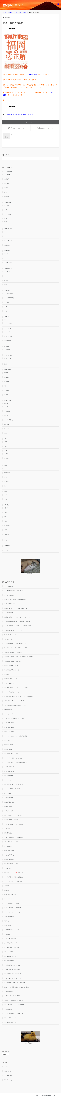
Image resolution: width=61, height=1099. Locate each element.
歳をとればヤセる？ (9, 951)
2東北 (5, 512)
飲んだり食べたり (28, 114)
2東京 (5, 465)
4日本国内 (7, 505)
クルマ (6, 406)
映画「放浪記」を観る (10, 850)
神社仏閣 (6, 424)
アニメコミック (8, 323)
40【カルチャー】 (9, 317)
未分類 (6, 550)
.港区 (5, 446)
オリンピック (7, 271)
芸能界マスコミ (8, 355)
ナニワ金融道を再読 (9, 960)
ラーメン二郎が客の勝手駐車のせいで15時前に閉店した (18, 626)
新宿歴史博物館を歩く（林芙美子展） (13, 837)
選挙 (5, 221)
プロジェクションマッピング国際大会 (13, 824)
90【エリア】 (7, 400)
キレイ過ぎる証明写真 (10, 740)
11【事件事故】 (8, 171)
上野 (5, 468)
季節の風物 (7, 411)
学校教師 (6, 183)
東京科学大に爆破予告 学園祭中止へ (13, 590)
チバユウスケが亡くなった (11, 665)
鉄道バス (6, 433)
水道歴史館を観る (8, 749)
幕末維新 (6, 377)
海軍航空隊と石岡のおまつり (11, 929)
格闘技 (6, 280)
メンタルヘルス (8, 262)
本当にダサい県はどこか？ (11, 753)
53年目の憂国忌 (8, 709)
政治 (5, 218)
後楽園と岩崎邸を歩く (10, 916)
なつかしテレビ (8, 358)
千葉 (5, 494)
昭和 (5, 386)
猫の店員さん (7, 890)
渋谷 (5, 486)
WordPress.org (8, 1080)
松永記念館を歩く (8, 1009)
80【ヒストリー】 (9, 369)
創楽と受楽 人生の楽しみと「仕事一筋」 (15, 700)
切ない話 (6, 885)
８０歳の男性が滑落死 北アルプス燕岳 (14, 1013)
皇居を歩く (7, 674)
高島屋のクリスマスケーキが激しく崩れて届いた (16, 608)
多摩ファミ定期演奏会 (10, 683)
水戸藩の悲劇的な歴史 (10, 766)
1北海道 (6, 508)
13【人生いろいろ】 (9, 228)
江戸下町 (6, 481)
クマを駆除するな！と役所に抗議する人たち (15, 643)
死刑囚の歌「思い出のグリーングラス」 (14, 1000)
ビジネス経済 (15, 114)
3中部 (5, 516)
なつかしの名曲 (8, 336)
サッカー (6, 275)
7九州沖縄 (8, 114)
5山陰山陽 (7, 525)
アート (6, 320)
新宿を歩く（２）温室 (10, 727)
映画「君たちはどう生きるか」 (12, 634)
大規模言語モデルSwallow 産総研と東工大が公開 (17, 621)
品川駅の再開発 (8, 806)
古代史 (6, 372)
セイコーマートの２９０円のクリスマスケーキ (16, 687)
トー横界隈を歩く (8, 991)
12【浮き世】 (7, 202)
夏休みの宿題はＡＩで (10, 1018)
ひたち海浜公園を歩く (10, 855)
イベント (6, 205)
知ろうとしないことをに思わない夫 (13, 872)
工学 (5, 306)
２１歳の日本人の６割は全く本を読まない (15, 877)
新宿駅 (6, 453)
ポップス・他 (7, 340)
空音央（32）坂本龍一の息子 (11, 947)
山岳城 (6, 415)
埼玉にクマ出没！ (8, 793)
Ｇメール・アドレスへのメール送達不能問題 (15, 736)
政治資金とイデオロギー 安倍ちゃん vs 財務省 (16, 648)
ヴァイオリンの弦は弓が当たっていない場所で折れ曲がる (18, 656)
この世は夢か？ (8, 934)
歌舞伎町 (6, 458)
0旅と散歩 (7, 403)
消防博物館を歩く (8, 833)
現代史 (6, 394)
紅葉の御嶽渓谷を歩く (10, 771)
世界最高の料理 (8, 639)
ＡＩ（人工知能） (8, 293)
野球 (5, 284)
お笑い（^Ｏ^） (8, 209)
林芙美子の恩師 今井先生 (11, 819)
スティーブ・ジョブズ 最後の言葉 (13, 881)
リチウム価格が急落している (11, 692)
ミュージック (7, 328)
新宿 (5, 450)
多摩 (5, 477)
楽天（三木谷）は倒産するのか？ (12, 973)
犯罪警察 (6, 196)
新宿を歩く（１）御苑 (10, 731)
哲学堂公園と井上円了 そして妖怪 (13, 630)
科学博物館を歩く (8, 846)
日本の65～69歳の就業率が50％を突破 (14, 718)
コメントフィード (8, 1075)
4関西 (5, 521)
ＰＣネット (7, 302)
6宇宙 (5, 540)
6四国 (5, 530)
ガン (5, 258)
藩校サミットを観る (9, 744)
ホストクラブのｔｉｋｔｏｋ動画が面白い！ (15, 1004)
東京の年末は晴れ (8, 612)
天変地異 (6, 179)
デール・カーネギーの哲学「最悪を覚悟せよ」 (16, 599)
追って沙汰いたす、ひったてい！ (12, 978)
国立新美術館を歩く (9, 775)
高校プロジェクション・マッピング (13, 815)
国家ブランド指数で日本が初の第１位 (13, 784)
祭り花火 (6, 428)
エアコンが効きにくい (10, 1022)
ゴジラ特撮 (7, 349)
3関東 (5, 491)
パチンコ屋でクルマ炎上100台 (12, 969)
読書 (20, 114)
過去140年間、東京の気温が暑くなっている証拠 (16, 987)
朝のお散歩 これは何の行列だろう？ (13, 661)
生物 (5, 311)
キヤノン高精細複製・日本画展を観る (13, 758)
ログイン (6, 1066)
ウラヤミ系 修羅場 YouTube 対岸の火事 (14, 982)
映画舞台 (6, 346)
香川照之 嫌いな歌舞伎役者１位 (12, 996)
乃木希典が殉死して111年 (10, 943)
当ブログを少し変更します (11, 595)
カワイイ (6, 236)
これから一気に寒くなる (10, 714)
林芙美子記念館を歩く (10, 859)
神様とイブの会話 (8, 811)
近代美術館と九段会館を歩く (11, 670)
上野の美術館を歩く (9, 797)
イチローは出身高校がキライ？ (12, 789)
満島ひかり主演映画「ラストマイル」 (13, 652)
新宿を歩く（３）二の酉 (10, 722)
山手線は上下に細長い (10, 956)
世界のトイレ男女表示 (10, 938)
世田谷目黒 (7, 472)
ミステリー (7, 174)
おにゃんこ (7, 232)
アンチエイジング (8, 254)
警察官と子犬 (7, 868)
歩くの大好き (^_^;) (9, 419)
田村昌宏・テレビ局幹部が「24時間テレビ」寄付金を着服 (19, 696)
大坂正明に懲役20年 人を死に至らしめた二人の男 (17, 617)
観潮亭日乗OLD (13, 5)
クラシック (7, 331)
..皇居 (5, 442)
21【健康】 (7, 250)
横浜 (5, 499)
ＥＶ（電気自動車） (9, 298)
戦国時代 (6, 381)
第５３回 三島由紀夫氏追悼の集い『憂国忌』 (15, 705)
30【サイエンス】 (9, 290)
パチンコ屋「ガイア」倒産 (11, 841)
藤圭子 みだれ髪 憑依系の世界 (12, 907)
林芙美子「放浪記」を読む (11, 863)
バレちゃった (7, 828)
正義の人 (6, 187)
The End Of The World (10, 899)
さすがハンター (8, 780)
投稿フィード (7, 1071)
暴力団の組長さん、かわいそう (12, 965)
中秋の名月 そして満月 (10, 894)
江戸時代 (6, 390)
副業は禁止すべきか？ (10, 802)
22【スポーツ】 (8, 268)
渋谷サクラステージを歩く (11, 678)
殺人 (5, 192)
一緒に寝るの (7, 925)
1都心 (5, 438)
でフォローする (17, 128)
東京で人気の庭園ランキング (11, 903)
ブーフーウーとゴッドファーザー (12, 912)
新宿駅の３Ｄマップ (9, 603)
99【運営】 (7, 546)
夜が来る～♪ (7, 921)
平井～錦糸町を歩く (9, 586)
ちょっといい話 (8, 240)
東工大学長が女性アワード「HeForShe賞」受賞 (16, 762)
